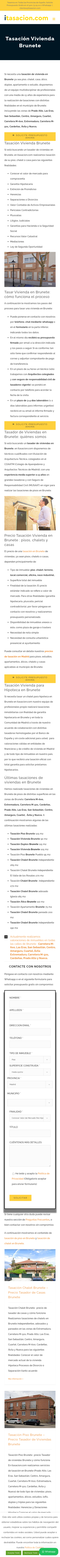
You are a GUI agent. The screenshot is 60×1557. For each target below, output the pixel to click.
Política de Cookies (34, 1547)
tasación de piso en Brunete (19, 1238)
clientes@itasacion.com (30, 8)
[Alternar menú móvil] (54, 18)
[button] (30, 947)
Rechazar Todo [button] (30, 1553)
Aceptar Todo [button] (14, 1553)
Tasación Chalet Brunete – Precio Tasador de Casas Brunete (28, 1292)
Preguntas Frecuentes (38, 1219)
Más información (15, 1379)
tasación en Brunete (34, 551)
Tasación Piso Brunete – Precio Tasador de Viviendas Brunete (29, 1439)
